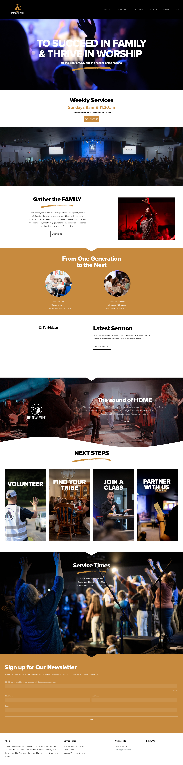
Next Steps (138, 9)
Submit (91, 719)
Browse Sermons (102, 347)
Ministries (121, 9)
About (107, 9)
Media (166, 9)
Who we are (57, 234)
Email (7, 706)
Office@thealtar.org (123, 750)
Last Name (96, 696)
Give (178, 9)
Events (153, 9)
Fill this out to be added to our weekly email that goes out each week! (31, 682)
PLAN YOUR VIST (91, 119)
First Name (9, 696)
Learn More (125, 422)
